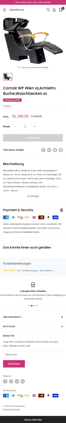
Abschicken (14, 363)
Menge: (6, 126)
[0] (60, 10)
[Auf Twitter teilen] (55, 150)
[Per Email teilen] (61, 150)
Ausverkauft (33, 137)
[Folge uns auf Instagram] (11, 381)
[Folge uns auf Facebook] (5, 381)
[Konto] (54, 9)
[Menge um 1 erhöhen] (34, 126)
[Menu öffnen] (4, 10)
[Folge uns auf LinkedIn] (23, 381)
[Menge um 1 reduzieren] (15, 126)
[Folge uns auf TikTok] (17, 381)
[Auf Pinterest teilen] (49, 150)
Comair (7, 106)
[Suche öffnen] (48, 9)
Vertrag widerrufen (33, 419)
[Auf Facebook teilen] (43, 150)
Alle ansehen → (47, 270)
